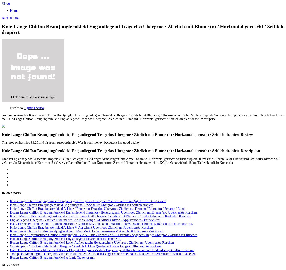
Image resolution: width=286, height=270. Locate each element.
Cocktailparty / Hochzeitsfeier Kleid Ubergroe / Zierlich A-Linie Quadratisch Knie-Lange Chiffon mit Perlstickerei (85, 246)
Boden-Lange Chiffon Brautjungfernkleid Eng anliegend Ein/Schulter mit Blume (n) (65, 239)
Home (14, 10)
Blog (6, 3)
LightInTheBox (34, 108)
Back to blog (10, 17)
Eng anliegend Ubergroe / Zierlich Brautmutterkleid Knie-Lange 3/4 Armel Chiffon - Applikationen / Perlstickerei (85, 220)
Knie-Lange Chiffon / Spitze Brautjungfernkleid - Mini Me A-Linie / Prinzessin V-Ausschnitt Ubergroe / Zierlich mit (87, 231)
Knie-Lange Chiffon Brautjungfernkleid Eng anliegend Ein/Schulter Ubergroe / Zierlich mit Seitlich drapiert (81, 205)
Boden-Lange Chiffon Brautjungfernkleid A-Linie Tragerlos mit (52, 257)
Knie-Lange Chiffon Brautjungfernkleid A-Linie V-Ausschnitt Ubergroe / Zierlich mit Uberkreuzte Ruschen (81, 227)
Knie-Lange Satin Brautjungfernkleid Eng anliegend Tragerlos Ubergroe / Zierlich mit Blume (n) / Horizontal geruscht (88, 201)
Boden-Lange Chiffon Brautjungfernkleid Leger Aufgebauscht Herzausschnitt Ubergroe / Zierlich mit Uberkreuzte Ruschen (92, 242)
